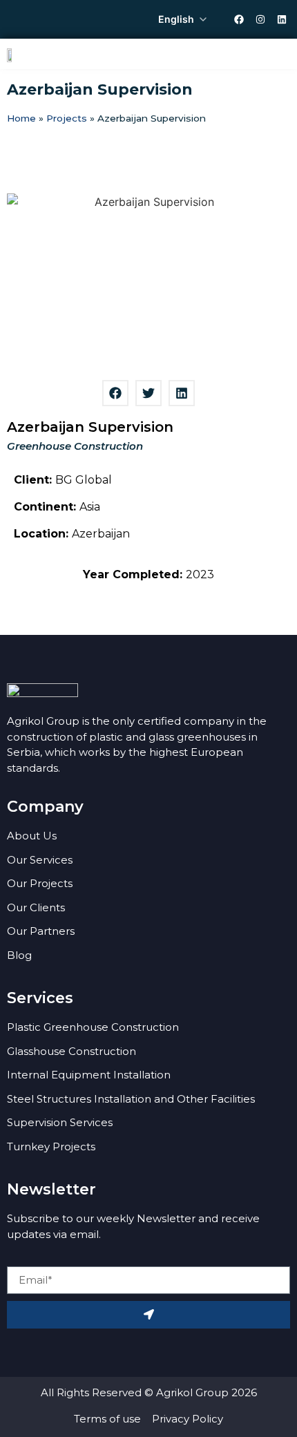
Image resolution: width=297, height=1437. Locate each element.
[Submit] (148, 1315)
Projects (66, 118)
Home (21, 118)
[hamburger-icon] (274, 53)
